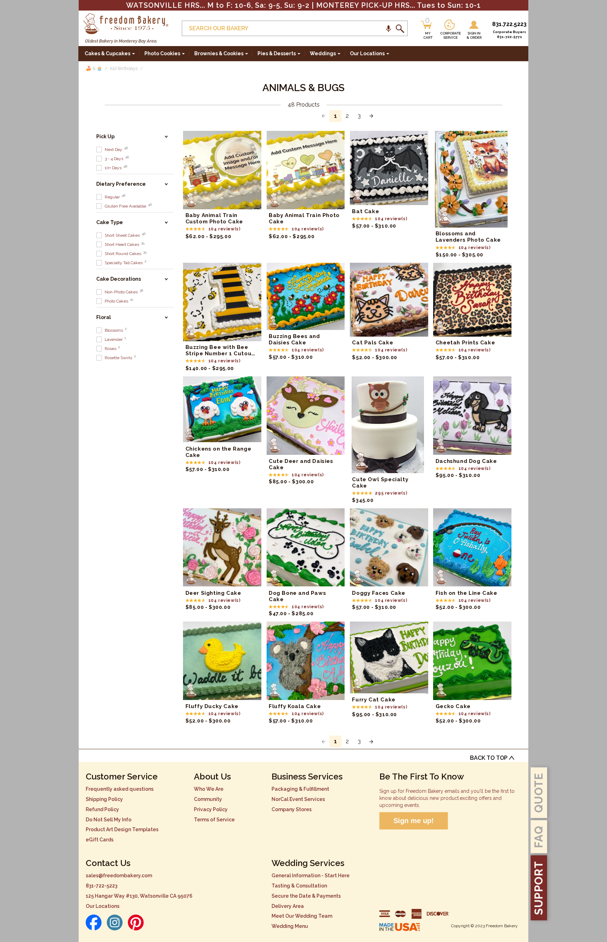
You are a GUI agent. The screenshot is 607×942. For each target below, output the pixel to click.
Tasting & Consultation (299, 886)
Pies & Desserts (276, 53)
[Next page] (371, 116)
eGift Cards (99, 839)
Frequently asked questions (120, 789)
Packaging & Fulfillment (300, 789)
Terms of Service (214, 819)
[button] (388, 28)
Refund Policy (102, 809)
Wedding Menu (290, 926)
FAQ (539, 837)
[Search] (399, 28)
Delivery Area (288, 906)
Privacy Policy (211, 809)
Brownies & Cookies (218, 53)
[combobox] (295, 28)
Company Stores (292, 809)
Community (208, 799)
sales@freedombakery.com (119, 875)
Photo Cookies (162, 53)
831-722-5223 (101, 886)
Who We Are (208, 789)
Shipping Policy (104, 799)
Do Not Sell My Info (108, 819)
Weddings (323, 53)
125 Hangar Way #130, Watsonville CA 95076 (139, 896)
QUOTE (539, 792)
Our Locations (102, 906)
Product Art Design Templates (122, 829)
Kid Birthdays (124, 68)
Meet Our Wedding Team (302, 916)
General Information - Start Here (311, 875)
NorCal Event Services (298, 799)
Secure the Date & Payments (306, 896)
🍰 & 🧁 (94, 68)
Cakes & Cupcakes (107, 53)
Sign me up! (413, 821)
